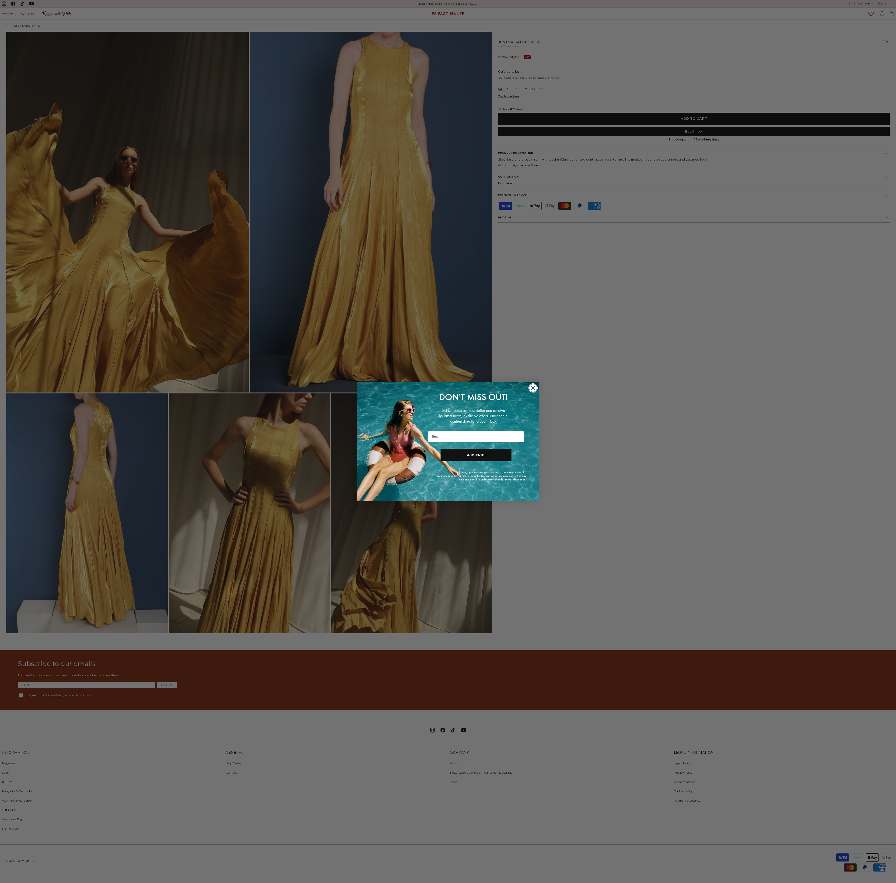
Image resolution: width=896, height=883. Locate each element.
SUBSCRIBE (476, 455)
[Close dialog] (533, 388)
